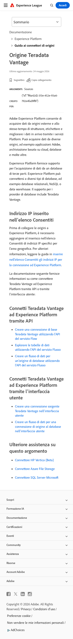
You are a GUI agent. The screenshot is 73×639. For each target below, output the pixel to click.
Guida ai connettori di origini (34, 45)
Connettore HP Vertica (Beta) (34, 460)
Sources (28, 89)
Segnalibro (19, 79)
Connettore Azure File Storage (35, 469)
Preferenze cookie (19, 616)
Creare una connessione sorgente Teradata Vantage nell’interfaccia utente (37, 410)
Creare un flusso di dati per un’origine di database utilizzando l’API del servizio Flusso (37, 360)
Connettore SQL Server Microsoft (36, 477)
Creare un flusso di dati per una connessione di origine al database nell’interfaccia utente (38, 426)
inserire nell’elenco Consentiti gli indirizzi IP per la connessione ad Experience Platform (36, 259)
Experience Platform (28, 39)
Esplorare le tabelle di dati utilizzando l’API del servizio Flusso (38, 347)
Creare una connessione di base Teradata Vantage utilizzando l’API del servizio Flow (37, 334)
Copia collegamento (41, 79)
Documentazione (20, 32)
